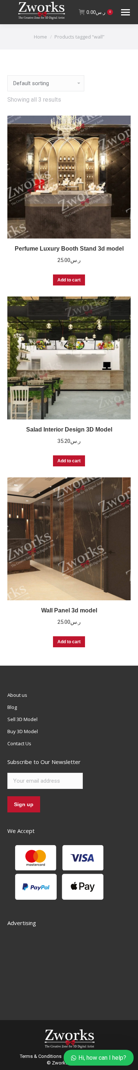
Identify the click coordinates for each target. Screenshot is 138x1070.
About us (17, 695)
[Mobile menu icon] (125, 12)
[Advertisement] (62, 965)
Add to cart (69, 280)
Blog (12, 707)
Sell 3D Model (22, 719)
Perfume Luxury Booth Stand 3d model (69, 248)
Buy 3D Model (22, 731)
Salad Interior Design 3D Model (69, 429)
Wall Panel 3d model (69, 610)
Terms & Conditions (40, 1056)
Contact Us (19, 743)
